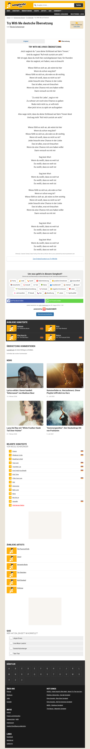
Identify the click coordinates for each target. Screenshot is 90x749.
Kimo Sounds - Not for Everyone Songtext (59, 702)
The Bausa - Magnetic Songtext (56, 708)
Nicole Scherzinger (17, 27)
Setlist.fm (10, 743)
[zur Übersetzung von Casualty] (82, 501)
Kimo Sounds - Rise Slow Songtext (57, 698)
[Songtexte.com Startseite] (17, 5)
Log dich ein (10, 350)
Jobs (8, 698)
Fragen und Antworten (13, 716)
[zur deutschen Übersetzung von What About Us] (41, 337)
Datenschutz (11, 719)
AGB (17, 719)
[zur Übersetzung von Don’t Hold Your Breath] (82, 470)
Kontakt (9, 702)
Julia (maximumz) (44, 305)
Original (25, 41)
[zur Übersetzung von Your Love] (82, 462)
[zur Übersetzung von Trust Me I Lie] (82, 466)
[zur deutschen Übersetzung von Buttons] (80, 337)
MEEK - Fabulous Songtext (55, 705)
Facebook (10, 737)
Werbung (9, 695)
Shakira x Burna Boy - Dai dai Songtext (58, 695)
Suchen (78, 5)
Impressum (10, 723)
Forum (9, 712)
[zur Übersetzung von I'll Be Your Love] (82, 478)
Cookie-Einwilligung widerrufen (16, 726)
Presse (9, 691)
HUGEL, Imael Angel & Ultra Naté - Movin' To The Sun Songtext (66, 691)
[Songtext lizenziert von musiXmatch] (45, 309)
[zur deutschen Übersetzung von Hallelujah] (41, 328)
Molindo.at (10, 740)
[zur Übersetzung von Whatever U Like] (82, 455)
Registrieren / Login (77, 14)
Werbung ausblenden (61, 14)
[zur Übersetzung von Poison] (82, 451)
